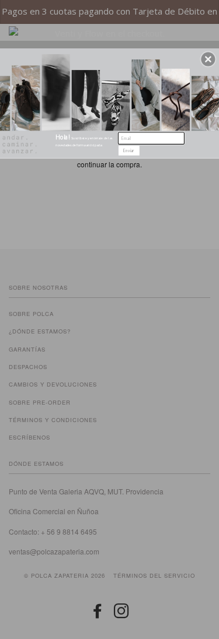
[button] (208, 59)
